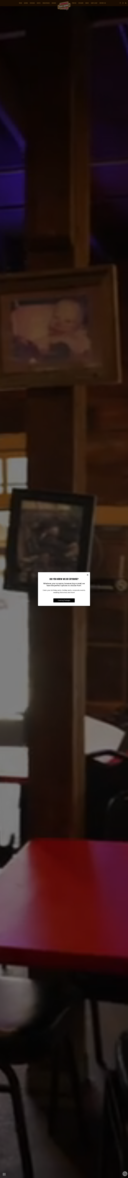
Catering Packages (64, 600)
